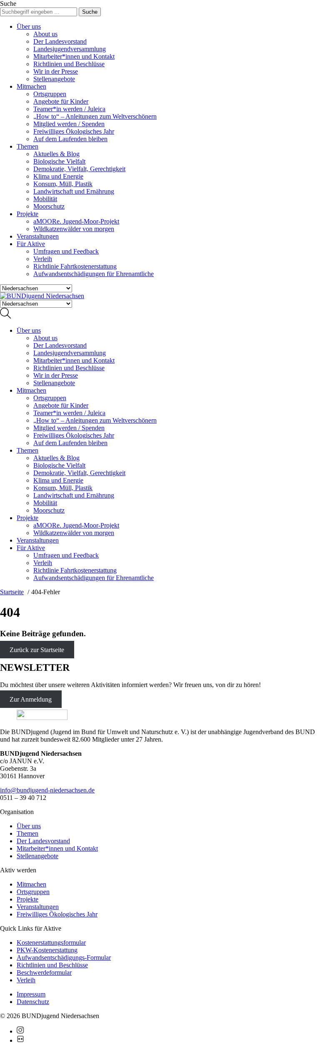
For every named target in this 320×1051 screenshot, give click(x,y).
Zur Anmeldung (31, 698)
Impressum (31, 994)
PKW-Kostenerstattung (47, 950)
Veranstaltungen (38, 236)
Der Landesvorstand (60, 41)
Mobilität (45, 198)
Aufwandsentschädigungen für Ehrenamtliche (93, 273)
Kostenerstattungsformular (51, 942)
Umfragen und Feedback (66, 251)
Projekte (27, 213)
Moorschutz (49, 206)
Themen (27, 146)
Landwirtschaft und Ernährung (73, 191)
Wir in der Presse (55, 71)
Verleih (42, 258)
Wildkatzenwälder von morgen (73, 228)
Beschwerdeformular (44, 972)
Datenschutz (33, 1001)
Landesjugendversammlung (69, 48)
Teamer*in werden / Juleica (69, 108)
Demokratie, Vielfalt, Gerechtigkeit (79, 168)
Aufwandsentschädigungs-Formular (64, 957)
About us (45, 33)
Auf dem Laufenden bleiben (70, 138)
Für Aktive (31, 243)
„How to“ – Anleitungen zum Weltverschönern (95, 116)
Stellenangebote (54, 78)
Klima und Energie (58, 176)
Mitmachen (31, 86)
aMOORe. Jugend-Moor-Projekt (76, 221)
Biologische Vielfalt (59, 161)
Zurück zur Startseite (37, 649)
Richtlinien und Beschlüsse (69, 63)
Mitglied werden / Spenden (69, 123)
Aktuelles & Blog (56, 153)
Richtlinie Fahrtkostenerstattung (75, 266)
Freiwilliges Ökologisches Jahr (73, 131)
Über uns (29, 26)
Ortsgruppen (49, 93)
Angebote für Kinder (60, 101)
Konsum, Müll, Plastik (62, 183)
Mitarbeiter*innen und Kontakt (74, 56)
